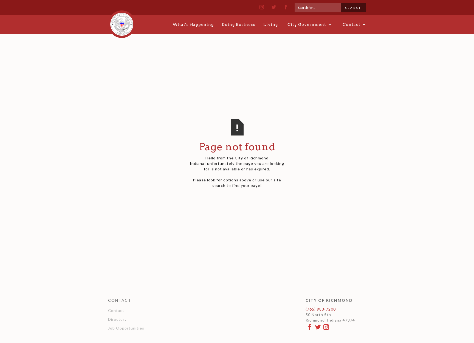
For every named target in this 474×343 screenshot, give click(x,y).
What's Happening (193, 24)
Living (270, 24)
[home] (122, 21)
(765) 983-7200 (321, 309)
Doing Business (238, 24)
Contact (116, 310)
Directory (117, 319)
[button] (309, 24)
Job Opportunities (126, 328)
